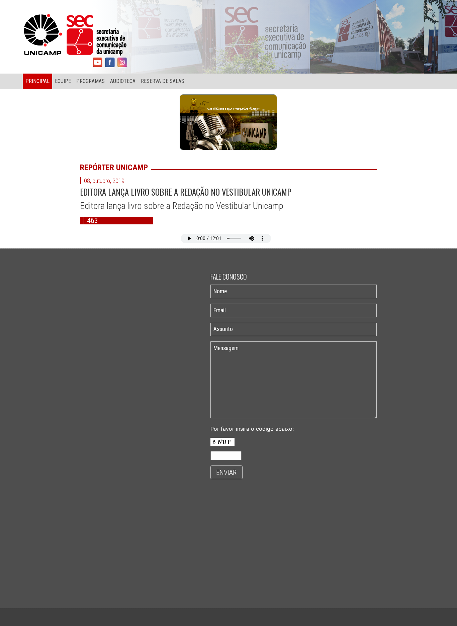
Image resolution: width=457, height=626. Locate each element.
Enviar (226, 472)
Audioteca (122, 81)
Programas (90, 81)
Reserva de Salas (162, 81)
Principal (37, 81)
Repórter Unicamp (114, 167)
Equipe (63, 81)
